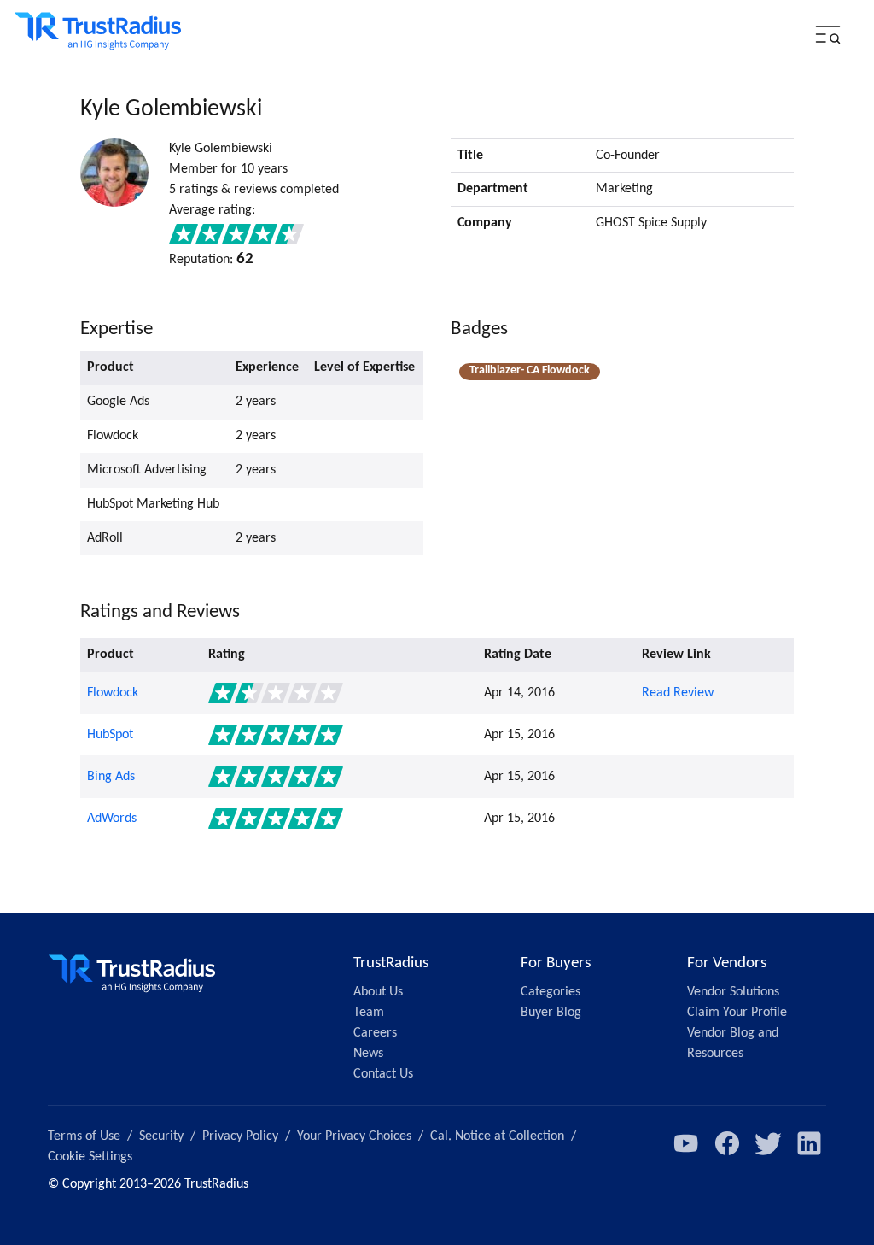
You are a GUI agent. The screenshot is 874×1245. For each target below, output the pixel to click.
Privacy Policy (240, 1136)
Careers (375, 1033)
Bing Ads (111, 777)
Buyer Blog (551, 1012)
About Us (378, 992)
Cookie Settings (90, 1157)
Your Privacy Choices (354, 1136)
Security (161, 1136)
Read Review (678, 693)
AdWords (112, 818)
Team (368, 1012)
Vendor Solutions (733, 992)
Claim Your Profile (737, 1012)
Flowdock (112, 693)
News (368, 1053)
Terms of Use (84, 1136)
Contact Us (383, 1074)
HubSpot (110, 735)
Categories (550, 992)
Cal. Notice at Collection (497, 1136)
